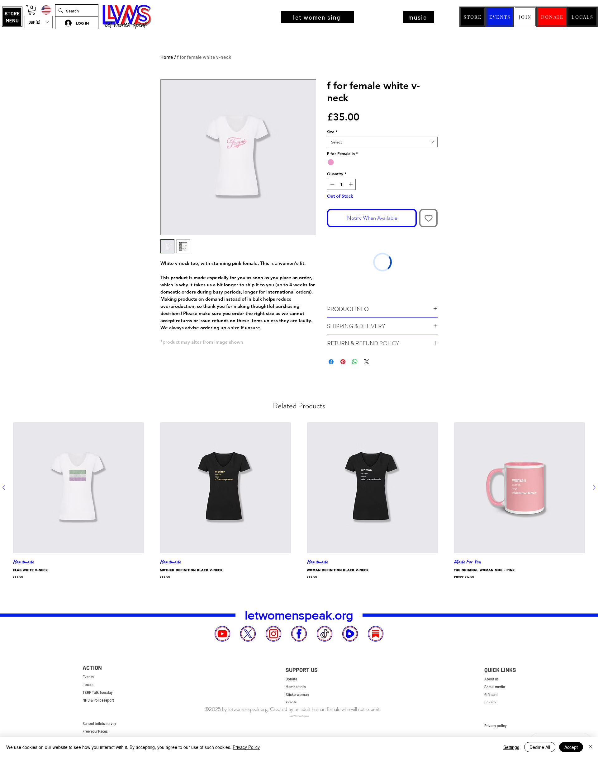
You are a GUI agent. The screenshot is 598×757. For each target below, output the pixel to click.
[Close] (590, 747)
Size (332, 131)
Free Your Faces (95, 731)
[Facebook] (299, 634)
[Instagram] (273, 634)
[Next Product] (594, 487)
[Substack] (375, 634)
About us (491, 679)
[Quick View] (78, 487)
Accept (571, 747)
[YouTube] (222, 634)
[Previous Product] (3, 487)
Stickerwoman (297, 694)
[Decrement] (331, 184)
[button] (12, 17)
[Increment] (351, 184)
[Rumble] (350, 634)
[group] (299, 502)
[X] (248, 634)
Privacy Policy (246, 747)
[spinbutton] (341, 184)
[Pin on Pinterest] (343, 361)
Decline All (539, 747)
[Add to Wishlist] (428, 218)
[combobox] (382, 142)
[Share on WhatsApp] (354, 361)
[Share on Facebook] (331, 361)
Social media (494, 686)
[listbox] (39, 22)
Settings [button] (511, 747)
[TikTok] (324, 634)
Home (166, 57)
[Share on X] (366, 361)
